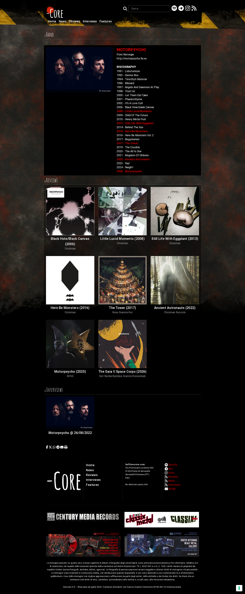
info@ (172, 488)
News (63, 21)
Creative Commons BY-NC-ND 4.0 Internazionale (158, 587)
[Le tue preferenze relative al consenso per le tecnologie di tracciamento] (239, 588)
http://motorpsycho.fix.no (132, 58)
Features (106, 21)
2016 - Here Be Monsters (132, 131)
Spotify (172, 464)
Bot (170, 468)
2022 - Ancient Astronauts (133, 159)
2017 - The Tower (127, 143)
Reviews (75, 21)
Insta (171, 472)
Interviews (90, 21)
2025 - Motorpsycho (129, 171)
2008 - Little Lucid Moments (134, 111)
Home (52, 21)
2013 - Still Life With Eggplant (135, 123)
